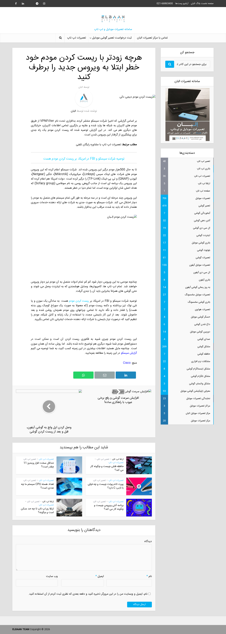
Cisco (127, 363)
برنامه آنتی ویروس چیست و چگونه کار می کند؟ (109, 507)
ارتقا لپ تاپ (118, 459)
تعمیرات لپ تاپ (76, 37)
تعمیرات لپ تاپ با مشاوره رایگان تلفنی (98, 144)
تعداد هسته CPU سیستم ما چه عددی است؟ (37, 486)
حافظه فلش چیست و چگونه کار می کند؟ (107, 468)
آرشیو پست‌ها (181, 3)
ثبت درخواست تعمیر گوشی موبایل (112, 37)
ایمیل (100, 576)
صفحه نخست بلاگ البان (202, 3)
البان (80, 87)
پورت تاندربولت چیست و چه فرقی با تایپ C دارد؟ (106, 486)
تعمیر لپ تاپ (103, 459)
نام (149, 576)
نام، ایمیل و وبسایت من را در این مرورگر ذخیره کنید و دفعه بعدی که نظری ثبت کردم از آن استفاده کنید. (87, 594)
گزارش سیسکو (129, 353)
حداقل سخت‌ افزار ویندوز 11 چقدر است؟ (38, 465)
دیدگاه (148, 541)
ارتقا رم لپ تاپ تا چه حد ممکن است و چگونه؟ (37, 511)
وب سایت (52, 576)
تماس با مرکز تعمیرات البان (152, 37)
